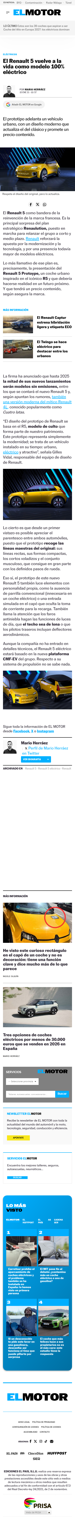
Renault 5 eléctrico (49, 768)
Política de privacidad (43, 1422)
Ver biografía (32, 759)
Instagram (45, 731)
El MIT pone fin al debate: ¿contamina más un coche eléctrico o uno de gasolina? (53, 1275)
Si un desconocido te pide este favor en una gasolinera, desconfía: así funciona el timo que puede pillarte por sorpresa (21, 1348)
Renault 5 (30, 768)
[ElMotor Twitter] (35, 1442)
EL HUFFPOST (28, 1221)
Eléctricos (10, 54)
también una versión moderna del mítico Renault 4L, (37, 401)
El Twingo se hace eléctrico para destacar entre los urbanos (52, 349)
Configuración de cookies (25, 1427)
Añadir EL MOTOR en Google (27, 104)
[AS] (22, 1453)
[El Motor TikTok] (46, 1441)
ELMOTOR (12, 1219)
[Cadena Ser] (36, 1459)
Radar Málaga (54, 2)
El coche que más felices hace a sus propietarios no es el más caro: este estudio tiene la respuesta (52, 1346)
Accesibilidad (30, 1432)
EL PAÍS (40, 1221)
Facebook (21, 731)
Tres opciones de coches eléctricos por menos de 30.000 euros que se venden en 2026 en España (34, 1041)
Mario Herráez (35, 89)
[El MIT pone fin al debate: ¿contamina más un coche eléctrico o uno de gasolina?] (53, 1265)
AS (49, 1219)
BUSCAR (17, 1177)
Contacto (45, 1432)
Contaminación (34, 2)
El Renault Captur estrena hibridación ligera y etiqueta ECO (54, 322)
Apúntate (18, 1138)
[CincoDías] (36, 1453)
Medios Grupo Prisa (37, 1512)
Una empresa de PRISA (37, 1503)
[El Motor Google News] (52, 1442)
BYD (19, 2)
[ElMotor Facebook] (30, 1442)
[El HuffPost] (57, 1453)
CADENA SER (58, 1221)
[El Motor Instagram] (40, 1441)
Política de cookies (51, 1427)
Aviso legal (24, 1422)
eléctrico (10, 452)
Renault (32, 238)
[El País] (12, 1453)
